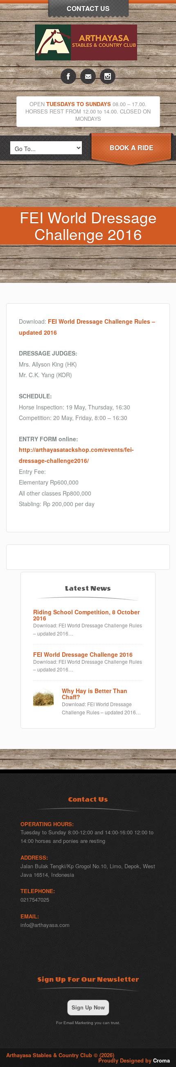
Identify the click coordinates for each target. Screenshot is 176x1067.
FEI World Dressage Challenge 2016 (83, 654)
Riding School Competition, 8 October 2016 (86, 615)
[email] (88, 76)
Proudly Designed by (134, 1060)
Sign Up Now (88, 1007)
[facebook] (68, 76)
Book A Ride (131, 147)
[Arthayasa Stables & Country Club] (88, 66)
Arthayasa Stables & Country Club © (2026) (60, 1055)
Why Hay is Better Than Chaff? (94, 694)
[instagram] (107, 76)
